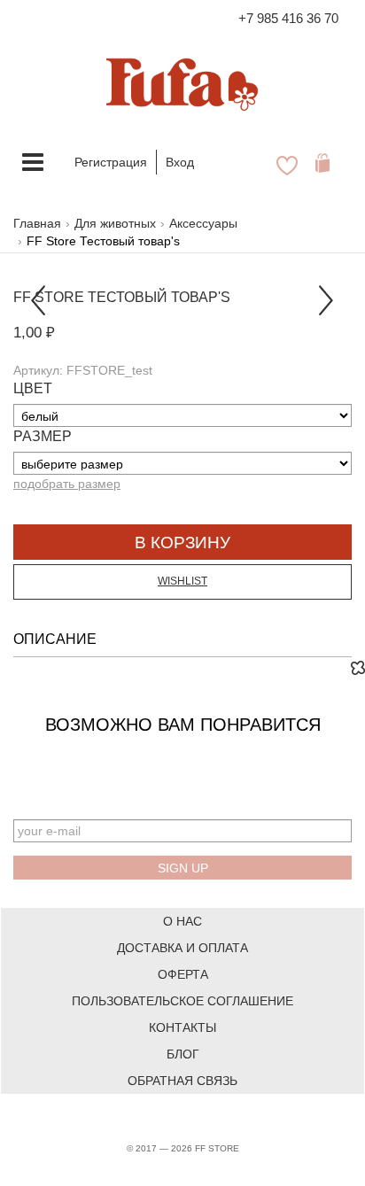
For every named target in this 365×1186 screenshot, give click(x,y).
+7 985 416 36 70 (288, 18)
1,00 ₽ (34, 332)
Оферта (183, 974)
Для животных (115, 223)
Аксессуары (203, 223)
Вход (180, 162)
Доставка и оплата (182, 948)
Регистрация (110, 162)
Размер (42, 436)
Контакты (182, 1027)
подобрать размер (66, 484)
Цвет (32, 388)
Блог (183, 1054)
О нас (182, 921)
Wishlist (182, 581)
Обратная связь (182, 1081)
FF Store (48, 297)
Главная (37, 223)
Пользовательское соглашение (182, 1001)
